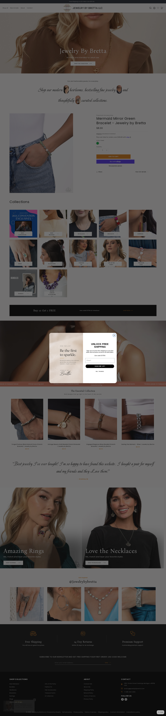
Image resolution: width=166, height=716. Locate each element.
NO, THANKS (100, 371)
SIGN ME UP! (100, 366)
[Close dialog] (114, 335)
